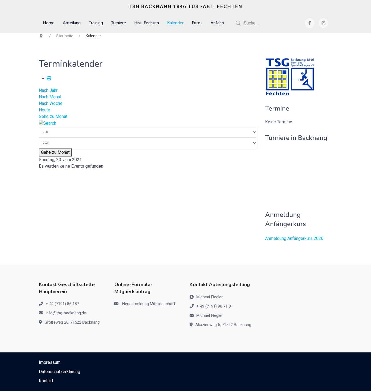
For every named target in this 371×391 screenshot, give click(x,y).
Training (96, 22)
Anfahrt (217, 22)
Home (49, 22)
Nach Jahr (48, 90)
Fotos (197, 22)
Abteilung (72, 22)
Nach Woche (50, 103)
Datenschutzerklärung (59, 371)
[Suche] (47, 123)
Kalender (175, 22)
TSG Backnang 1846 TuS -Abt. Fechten (185, 6)
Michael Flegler (209, 315)
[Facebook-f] (310, 23)
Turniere (118, 22)
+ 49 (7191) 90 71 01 (214, 306)
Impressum (50, 362)
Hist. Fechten (146, 22)
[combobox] (265, 23)
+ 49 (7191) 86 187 (62, 303)
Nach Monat (50, 96)
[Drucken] (49, 78)
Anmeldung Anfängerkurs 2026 (294, 238)
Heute (44, 109)
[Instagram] (323, 23)
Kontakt (46, 380)
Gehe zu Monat (53, 116)
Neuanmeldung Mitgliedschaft (148, 303)
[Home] (290, 76)
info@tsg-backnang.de (66, 313)
